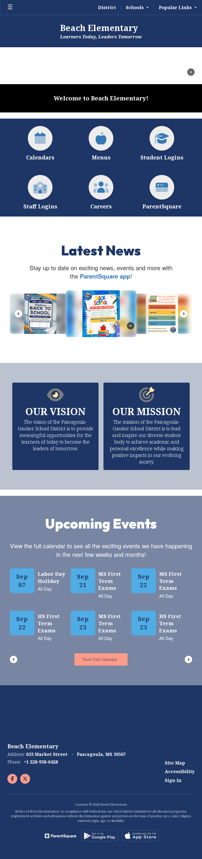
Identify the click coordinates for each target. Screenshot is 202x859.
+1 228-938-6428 (41, 762)
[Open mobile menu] (10, 7)
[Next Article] (183, 313)
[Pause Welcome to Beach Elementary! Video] (191, 72)
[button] (137, 7)
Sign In (173, 780)
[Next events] (188, 659)
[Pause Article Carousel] (130, 326)
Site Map (175, 763)
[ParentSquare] (60, 836)
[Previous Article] (18, 313)
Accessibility (180, 771)
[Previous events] (13, 659)
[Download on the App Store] (140, 835)
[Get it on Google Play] (99, 835)
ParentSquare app (105, 276)
